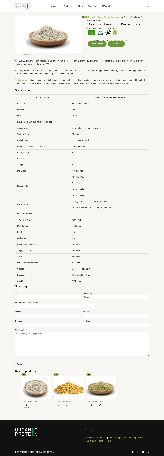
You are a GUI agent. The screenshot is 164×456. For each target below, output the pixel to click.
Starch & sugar (115, 438)
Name (18, 293)
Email (18, 312)
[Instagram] (143, 452)
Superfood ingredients (133, 438)
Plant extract (90, 441)
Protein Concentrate (113, 17)
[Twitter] (138, 452)
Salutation (87, 293)
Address (86, 321)
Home (90, 17)
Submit (20, 364)
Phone (86, 312)
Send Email (116, 44)
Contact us (92, 6)
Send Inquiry (97, 44)
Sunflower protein (23, 80)
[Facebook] (133, 452)
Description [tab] (26, 55)
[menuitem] (107, 6)
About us (55, 6)
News (80, 6)
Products (68, 6)
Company (19, 321)
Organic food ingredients (96, 438)
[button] (73, 6)
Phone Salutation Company (26, 302)
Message (19, 330)
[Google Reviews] (148, 452)
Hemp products (104, 441)
